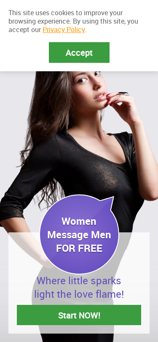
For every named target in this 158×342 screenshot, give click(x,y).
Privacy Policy (64, 29)
